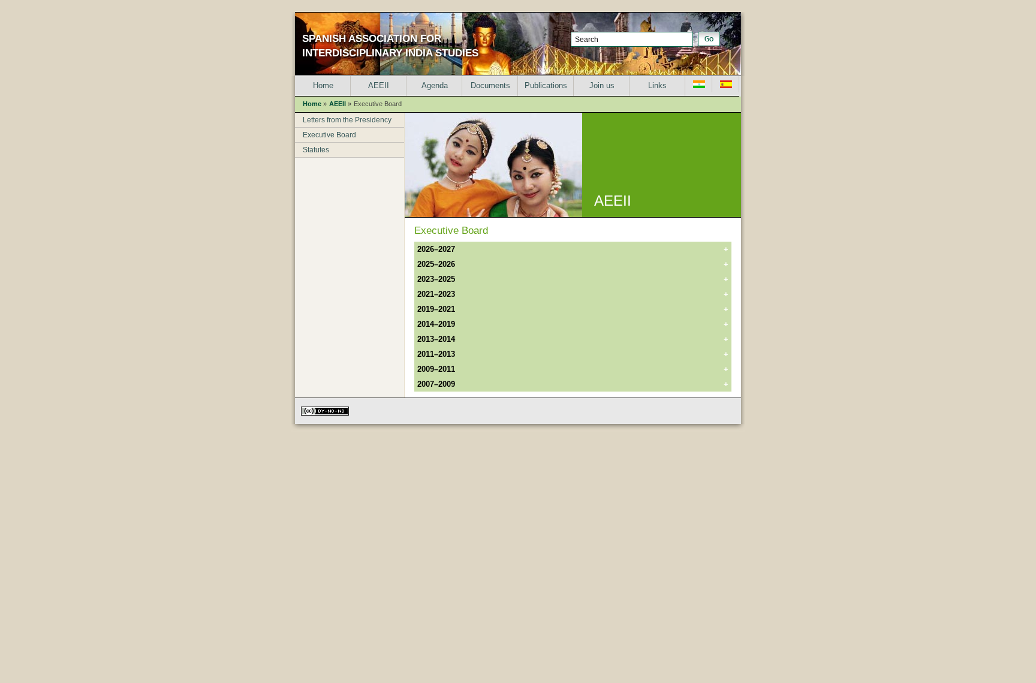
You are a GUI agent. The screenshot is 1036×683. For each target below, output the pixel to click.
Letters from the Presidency (347, 120)
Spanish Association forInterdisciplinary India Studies (390, 46)
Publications (546, 85)
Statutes (316, 150)
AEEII (378, 85)
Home (323, 85)
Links (657, 85)
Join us (602, 85)
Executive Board (329, 135)
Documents (490, 85)
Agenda (434, 85)
